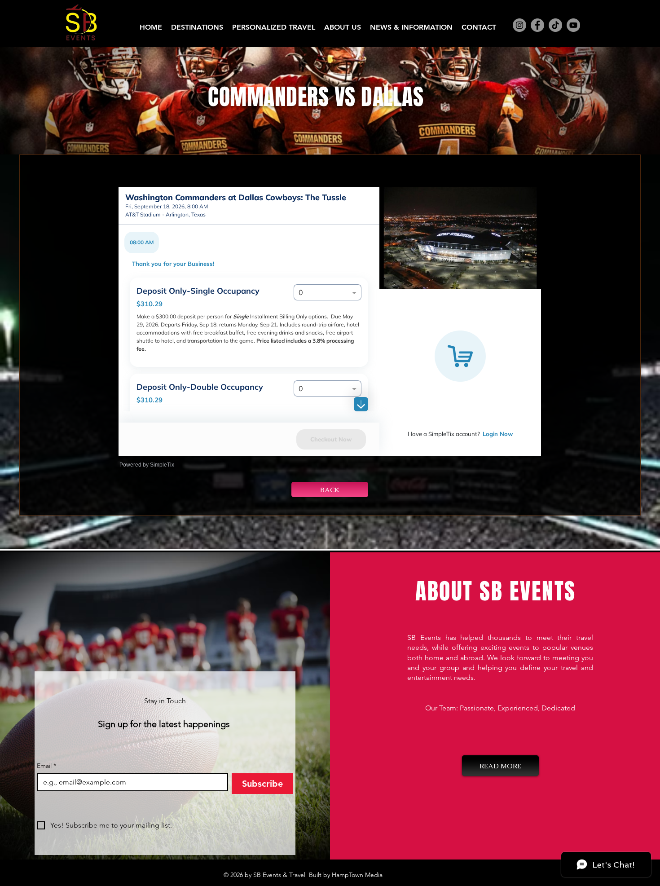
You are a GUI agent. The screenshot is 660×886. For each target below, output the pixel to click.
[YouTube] (573, 25)
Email (46, 766)
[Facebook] (537, 25)
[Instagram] (519, 25)
